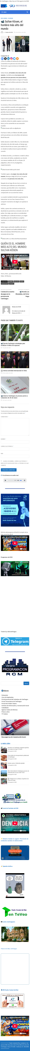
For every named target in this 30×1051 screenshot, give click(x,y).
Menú (4, 12)
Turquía (12, 283)
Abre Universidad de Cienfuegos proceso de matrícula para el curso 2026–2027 (18, 771)
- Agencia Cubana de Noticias (9, 710)
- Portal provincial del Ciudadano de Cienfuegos (14, 699)
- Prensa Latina (5, 712)
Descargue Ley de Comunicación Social (14, 737)
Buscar (26, 683)
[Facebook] (2, 58)
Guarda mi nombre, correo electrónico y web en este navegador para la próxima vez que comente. (15, 463)
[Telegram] (14, 58)
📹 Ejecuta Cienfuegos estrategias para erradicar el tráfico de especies (13, 344)
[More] (17, 58)
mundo (22, 281)
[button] (15, 568)
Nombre (3, 439)
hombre (11, 281)
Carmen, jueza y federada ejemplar (16, 763)
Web (2, 453)
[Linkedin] (8, 58)
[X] (5, 58)
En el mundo (4, 18)
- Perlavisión (4, 695)
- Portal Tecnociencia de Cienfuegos (11, 701)
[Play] (5, 480)
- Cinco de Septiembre (7, 697)
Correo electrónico (7, 446)
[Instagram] (11, 58)
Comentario (5, 416)
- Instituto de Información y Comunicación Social (15, 705)
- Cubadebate (5, 708)
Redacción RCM (9, 32)
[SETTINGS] (24, 480)
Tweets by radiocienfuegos (8, 631)
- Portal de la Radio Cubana (9, 703)
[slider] (10, 480)
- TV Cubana (4, 714)
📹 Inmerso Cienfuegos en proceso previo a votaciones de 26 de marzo (14, 397)
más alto (16, 281)
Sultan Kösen (4, 283)
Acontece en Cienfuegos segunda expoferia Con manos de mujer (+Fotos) (18, 748)
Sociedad (10, 18)
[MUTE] (18, 480)
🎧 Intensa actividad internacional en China (14, 371)
